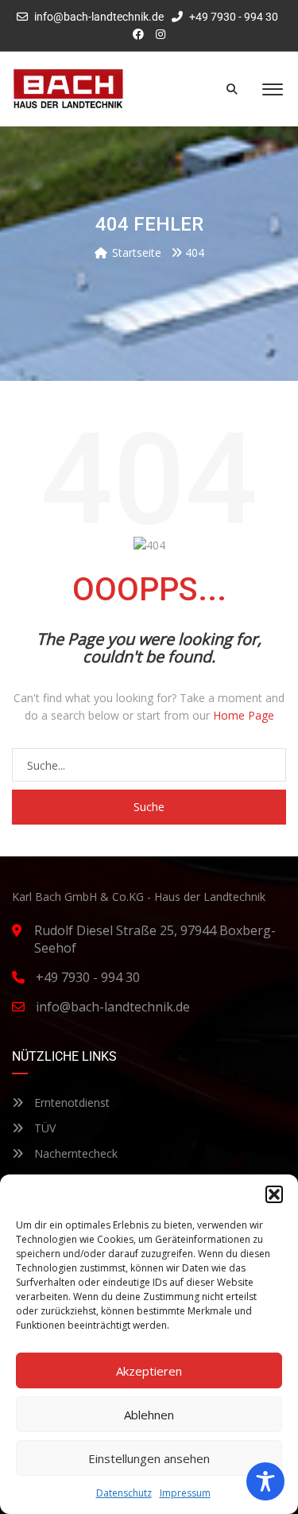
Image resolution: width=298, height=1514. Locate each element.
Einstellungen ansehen (149, 1458)
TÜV (43, 1128)
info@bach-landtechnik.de (99, 16)
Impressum (185, 1493)
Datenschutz (124, 1493)
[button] (274, 1194)
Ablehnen (149, 1415)
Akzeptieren (149, 1371)
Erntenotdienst (70, 1102)
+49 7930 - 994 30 (232, 16)
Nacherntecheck (74, 1153)
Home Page (243, 715)
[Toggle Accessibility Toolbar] (265, 1481)
